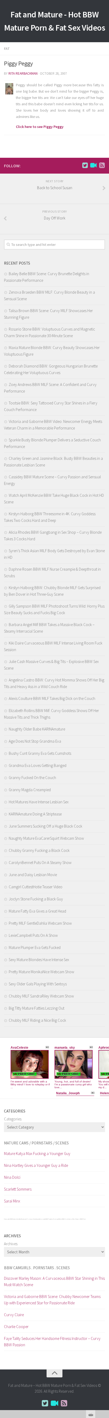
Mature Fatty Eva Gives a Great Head (37, 911)
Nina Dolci (12, 1177)
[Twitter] (85, 165)
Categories (12, 1118)
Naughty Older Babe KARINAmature (37, 729)
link (104, 1335)
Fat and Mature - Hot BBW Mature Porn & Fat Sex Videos (54, 21)
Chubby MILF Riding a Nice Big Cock (37, 1020)
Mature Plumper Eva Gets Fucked (35, 947)
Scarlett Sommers (17, 1189)
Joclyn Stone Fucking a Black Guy (36, 898)
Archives (10, 1243)
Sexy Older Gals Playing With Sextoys (38, 983)
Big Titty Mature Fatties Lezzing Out (36, 1008)
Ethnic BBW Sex (62, 1219)
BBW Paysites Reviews (51, 1219)
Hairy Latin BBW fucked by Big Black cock (15, 1219)
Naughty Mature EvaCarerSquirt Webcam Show (46, 838)
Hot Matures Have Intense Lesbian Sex (39, 801)
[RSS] (102, 165)
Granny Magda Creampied (30, 789)
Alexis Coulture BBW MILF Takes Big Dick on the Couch (52, 698)
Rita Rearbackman (23, 73)
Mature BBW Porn (80, 1219)
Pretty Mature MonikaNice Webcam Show (41, 971)
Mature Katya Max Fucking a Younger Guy (37, 1153)
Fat (7, 48)
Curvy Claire (14, 1314)
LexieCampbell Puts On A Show (33, 935)
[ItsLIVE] (93, 165)
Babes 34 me (71, 1219)
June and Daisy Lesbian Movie (33, 874)
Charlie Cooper (16, 1326)
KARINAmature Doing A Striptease (35, 814)
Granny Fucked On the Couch (32, 777)
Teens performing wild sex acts (36, 1219)
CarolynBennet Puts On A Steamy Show (40, 862)
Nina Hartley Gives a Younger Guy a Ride (36, 1165)
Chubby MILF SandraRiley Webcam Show (41, 996)
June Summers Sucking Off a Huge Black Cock (45, 826)
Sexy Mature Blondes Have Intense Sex (39, 959)
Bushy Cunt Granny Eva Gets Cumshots (40, 753)
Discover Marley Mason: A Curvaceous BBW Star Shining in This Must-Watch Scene (54, 1281)
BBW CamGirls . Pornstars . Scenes (37, 1267)
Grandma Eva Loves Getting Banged (37, 765)
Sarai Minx (12, 1201)
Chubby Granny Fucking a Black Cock (39, 850)
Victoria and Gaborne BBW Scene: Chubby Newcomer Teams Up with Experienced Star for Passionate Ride (52, 1299)
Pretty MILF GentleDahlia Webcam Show (40, 923)
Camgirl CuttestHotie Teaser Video (35, 886)
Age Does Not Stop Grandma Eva (35, 741)
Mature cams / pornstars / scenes (36, 1142)
